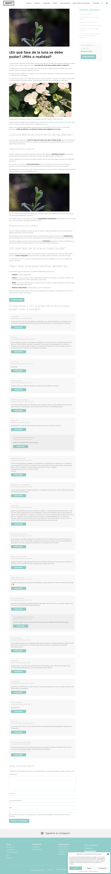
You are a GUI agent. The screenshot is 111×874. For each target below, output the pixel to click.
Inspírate (96, 3)
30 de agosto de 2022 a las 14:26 (21, 318)
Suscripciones (65, 3)
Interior (29, 3)
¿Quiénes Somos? (10, 849)
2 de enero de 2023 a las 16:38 (20, 422)
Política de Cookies (83, 871)
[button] (108, 854)
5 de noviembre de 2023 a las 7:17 (22, 704)
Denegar (89, 868)
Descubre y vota (10, 847)
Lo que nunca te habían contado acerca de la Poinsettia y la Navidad (90, 35)
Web (10, 807)
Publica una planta (37, 849)
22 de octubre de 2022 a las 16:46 (22, 363)
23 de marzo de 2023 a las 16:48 (21, 579)
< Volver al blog (17, 300)
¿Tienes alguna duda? (11, 852)
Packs (55, 3)
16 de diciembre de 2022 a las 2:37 (22, 401)
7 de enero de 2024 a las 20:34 (21, 744)
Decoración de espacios (81, 3)
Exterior (37, 3)
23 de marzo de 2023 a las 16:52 (21, 600)
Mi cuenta (8, 857)
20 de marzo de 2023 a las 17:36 (21, 558)
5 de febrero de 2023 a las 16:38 (21, 460)
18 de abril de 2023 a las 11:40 (22, 439)
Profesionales (35, 847)
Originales (46, 3)
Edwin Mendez (16, 598)
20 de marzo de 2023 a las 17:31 (21, 536)
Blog (7, 855)
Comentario (13, 774)
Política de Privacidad (93, 871)
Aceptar (76, 868)
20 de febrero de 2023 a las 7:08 (21, 487)
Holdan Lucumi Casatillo (19, 485)
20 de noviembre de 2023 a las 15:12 (22, 723)
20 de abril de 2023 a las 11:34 (20, 640)
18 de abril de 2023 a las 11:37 (22, 619)
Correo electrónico (15, 800)
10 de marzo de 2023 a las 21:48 (21, 507)
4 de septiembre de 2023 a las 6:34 (22, 683)
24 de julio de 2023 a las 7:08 (20, 662)
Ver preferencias (102, 868)
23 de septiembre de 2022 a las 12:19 (22, 339)
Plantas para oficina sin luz (88, 22)
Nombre (12, 793)
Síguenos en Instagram (57, 833)
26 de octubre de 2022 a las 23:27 (22, 382)
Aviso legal (50, 869)
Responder (19, 327)
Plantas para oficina (85, 14)
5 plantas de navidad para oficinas (90, 25)
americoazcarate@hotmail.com (21, 751)
